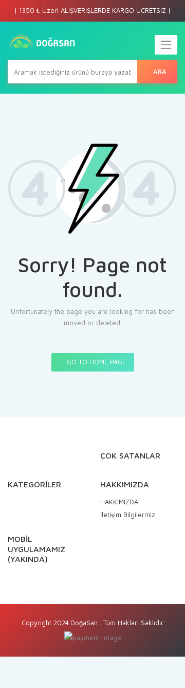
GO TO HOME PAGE (95, 362)
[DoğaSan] (42, 42)
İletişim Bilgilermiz (127, 514)
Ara (159, 71)
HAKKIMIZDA (119, 502)
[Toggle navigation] (166, 45)
